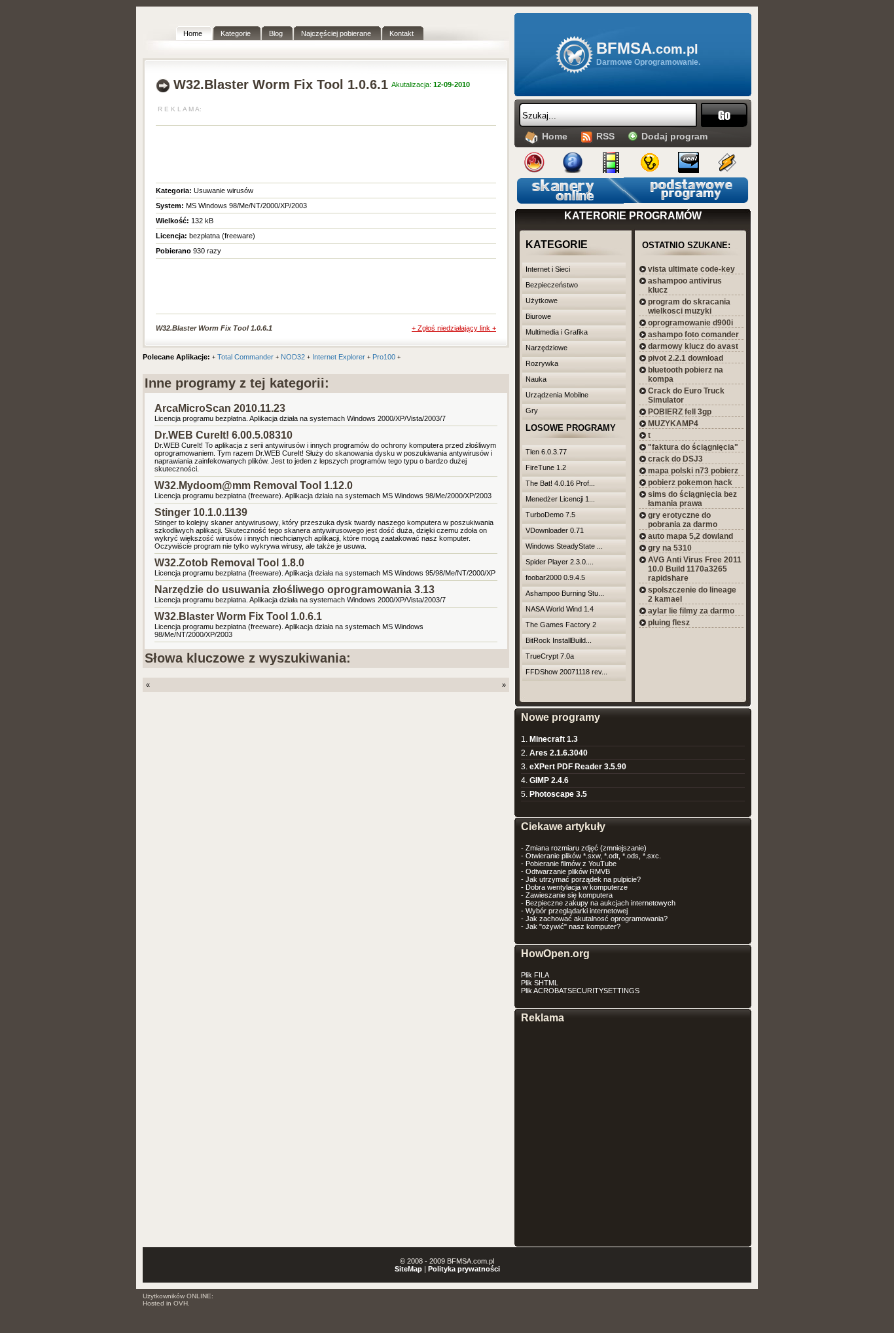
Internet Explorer (338, 357)
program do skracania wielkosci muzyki (689, 306)
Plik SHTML (539, 983)
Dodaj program (674, 136)
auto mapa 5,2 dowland (690, 536)
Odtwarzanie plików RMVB (568, 871)
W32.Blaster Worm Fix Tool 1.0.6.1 (238, 616)
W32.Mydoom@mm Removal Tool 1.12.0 (253, 485)
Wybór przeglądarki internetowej (577, 911)
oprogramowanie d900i (690, 322)
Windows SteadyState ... (564, 546)
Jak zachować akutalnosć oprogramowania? (597, 918)
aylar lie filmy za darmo (691, 610)
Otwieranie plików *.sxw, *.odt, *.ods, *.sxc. (593, 856)
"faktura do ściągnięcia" (693, 447)
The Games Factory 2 (561, 625)
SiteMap (408, 1269)
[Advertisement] (309, 152)
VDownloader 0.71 (555, 530)
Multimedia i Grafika (557, 332)
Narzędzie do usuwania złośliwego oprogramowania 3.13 (294, 589)
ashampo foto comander (693, 334)
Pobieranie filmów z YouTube (571, 863)
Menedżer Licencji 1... (560, 499)
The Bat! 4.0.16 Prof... (560, 483)
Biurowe (538, 316)
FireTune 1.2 (546, 467)
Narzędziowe (546, 348)
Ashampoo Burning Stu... (565, 593)
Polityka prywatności (464, 1269)
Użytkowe (542, 300)
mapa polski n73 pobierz (693, 470)
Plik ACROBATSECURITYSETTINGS (580, 991)
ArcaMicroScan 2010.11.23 (219, 408)
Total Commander (245, 357)
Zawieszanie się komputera (569, 895)
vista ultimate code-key (691, 269)
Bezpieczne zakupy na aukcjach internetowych (600, 903)
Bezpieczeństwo (552, 285)
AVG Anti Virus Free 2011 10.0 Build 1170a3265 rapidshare (695, 569)
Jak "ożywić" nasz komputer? (573, 926)
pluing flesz (669, 622)
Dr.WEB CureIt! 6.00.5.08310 (223, 435)
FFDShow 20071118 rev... (566, 672)
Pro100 (383, 357)
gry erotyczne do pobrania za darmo (682, 520)
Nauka (536, 379)
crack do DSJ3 (675, 459)
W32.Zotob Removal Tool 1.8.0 (229, 562)
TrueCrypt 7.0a (550, 656)
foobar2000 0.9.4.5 (555, 577)
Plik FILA (535, 975)
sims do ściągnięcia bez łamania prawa (692, 499)
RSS (605, 136)
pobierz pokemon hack (690, 482)
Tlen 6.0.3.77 (546, 452)
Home (554, 136)
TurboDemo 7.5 (550, 515)
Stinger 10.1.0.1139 (200, 512)
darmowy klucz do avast (693, 346)
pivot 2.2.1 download (685, 358)
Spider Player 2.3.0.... (560, 562)
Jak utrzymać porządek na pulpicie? (583, 879)
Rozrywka (542, 363)
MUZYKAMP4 (673, 423)
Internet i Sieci (548, 269)
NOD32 (293, 357)
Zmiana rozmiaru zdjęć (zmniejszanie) (586, 848)
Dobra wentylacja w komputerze (577, 887)
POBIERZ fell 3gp (679, 411)
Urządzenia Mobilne (557, 395)
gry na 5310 (670, 548)
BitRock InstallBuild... (559, 640)
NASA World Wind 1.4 (560, 609)
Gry (532, 410)
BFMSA (647, 48)
